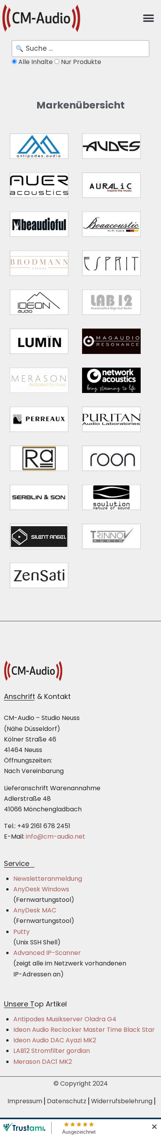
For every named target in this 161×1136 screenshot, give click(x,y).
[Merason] (39, 380)
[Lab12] (111, 302)
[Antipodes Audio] (39, 146)
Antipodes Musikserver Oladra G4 (64, 1019)
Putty (21, 931)
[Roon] (111, 458)
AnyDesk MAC (34, 910)
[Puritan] (111, 419)
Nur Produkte (80, 61)
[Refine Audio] (39, 458)
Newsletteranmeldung (47, 878)
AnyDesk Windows (41, 889)
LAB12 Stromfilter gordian (51, 1050)
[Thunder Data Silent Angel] (39, 536)
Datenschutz (66, 1101)
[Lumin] (39, 341)
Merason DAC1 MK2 (42, 1061)
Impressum (24, 1101)
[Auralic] (111, 185)
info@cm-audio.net (55, 836)
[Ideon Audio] (39, 302)
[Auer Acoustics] (39, 185)
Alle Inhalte (35, 61)
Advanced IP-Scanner (47, 952)
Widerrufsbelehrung (121, 1101)
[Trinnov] (111, 536)
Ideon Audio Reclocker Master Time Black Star (84, 1029)
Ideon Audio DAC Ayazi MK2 (54, 1040)
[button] (148, 18)
